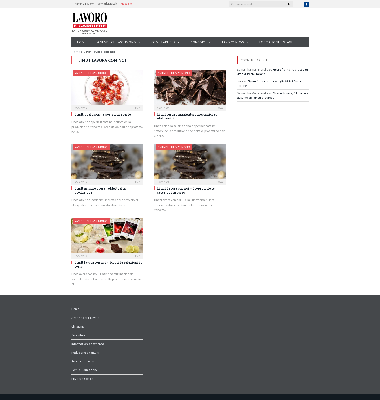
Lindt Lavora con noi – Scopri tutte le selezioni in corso (186, 190)
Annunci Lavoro (84, 3)
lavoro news (233, 42)
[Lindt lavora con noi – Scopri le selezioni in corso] (107, 237)
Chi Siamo (78, 326)
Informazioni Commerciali (88, 344)
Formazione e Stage (276, 42)
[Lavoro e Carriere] (89, 18)
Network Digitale (107, 3)
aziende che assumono (116, 42)
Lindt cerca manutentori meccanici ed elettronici (187, 116)
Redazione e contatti (85, 353)
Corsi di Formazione (84, 370)
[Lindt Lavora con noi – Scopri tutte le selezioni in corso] (190, 163)
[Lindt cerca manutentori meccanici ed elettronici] (190, 89)
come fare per (163, 42)
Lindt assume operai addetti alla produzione (100, 190)
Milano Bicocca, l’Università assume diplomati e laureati (273, 95)
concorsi (198, 42)
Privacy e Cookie (82, 379)
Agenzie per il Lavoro (85, 318)
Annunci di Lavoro (83, 361)
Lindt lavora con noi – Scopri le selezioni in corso (109, 264)
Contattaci (78, 335)
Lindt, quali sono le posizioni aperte (103, 114)
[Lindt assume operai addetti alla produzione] (107, 163)
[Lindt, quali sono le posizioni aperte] (107, 89)
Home (81, 42)
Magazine (127, 3)
